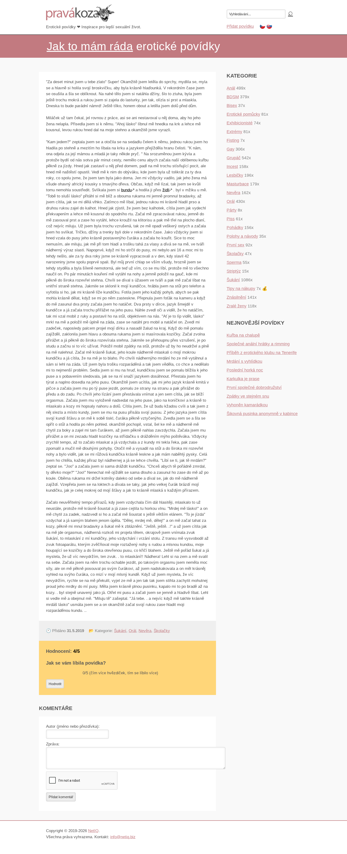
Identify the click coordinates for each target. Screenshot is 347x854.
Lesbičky (235, 175)
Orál (132, 631)
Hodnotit (55, 684)
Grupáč (234, 157)
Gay (230, 149)
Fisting (233, 140)
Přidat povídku (240, 26)
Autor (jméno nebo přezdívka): (73, 726)
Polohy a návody (242, 236)
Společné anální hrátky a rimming (258, 344)
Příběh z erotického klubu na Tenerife (262, 352)
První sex (235, 245)
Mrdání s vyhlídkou (244, 361)
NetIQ (93, 831)
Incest (232, 166)
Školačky (162, 631)
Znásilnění (236, 297)
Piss (231, 219)
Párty (232, 210)
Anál (231, 88)
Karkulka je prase (243, 378)
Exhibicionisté (240, 123)
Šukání (120, 631)
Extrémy (234, 131)
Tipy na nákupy (241, 288)
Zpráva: (52, 744)
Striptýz (234, 271)
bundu (126, 190)
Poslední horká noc (245, 370)
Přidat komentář (61, 797)
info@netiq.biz (122, 837)
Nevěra (145, 631)
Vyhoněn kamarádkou (247, 405)
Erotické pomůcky (243, 114)
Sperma (234, 262)
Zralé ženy (236, 306)
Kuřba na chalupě (243, 335)
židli (165, 190)
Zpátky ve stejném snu (248, 396)
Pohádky (235, 227)
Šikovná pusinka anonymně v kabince (262, 413)
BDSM (233, 96)
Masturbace (238, 184)
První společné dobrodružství (254, 387)
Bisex (232, 105)
